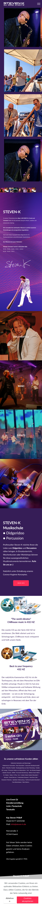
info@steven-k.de (18, 824)
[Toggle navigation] (38, 4)
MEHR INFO (21, 583)
